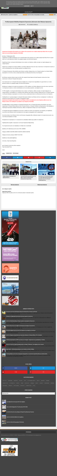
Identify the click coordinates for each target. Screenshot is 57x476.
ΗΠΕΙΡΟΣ (17, 383)
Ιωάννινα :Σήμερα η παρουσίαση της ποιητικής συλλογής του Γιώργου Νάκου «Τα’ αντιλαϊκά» (24, 335)
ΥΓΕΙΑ (34, 385)
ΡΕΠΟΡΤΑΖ (22, 385)
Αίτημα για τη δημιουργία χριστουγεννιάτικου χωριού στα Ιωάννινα (19, 316)
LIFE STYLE (5, 380)
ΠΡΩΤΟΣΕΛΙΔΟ (15, 153)
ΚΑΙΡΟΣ (37, 383)
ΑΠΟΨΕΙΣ (20, 380)
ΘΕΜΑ (22, 383)
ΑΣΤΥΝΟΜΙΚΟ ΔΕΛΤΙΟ (31, 380)
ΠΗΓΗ (3, 150)
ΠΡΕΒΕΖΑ (10, 385)
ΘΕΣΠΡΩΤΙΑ (27, 383)
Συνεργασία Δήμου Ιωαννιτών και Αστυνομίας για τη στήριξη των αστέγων (20, 330)
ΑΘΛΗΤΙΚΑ (16, 380)
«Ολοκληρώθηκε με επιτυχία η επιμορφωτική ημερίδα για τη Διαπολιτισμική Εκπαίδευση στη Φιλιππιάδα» (26, 353)
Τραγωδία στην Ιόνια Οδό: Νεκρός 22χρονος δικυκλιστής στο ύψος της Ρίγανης (21, 311)
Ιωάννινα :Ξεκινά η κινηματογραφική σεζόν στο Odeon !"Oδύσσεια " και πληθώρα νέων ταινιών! (25, 344)
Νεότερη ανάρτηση (15, 184)
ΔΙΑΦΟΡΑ (43, 380)
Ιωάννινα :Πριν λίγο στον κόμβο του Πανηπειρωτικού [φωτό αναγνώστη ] (20, 325)
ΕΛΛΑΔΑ (47, 380)
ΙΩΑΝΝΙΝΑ (32, 383)
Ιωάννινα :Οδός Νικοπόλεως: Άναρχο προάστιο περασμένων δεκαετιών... (20, 321)
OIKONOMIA (10, 380)
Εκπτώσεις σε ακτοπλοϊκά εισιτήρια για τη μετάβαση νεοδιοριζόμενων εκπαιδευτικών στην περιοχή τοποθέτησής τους (46, 178)
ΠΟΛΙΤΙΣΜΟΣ (5, 385)
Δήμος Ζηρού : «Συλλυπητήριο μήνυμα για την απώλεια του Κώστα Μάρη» (20, 349)
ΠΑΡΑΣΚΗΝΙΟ (46, 383)
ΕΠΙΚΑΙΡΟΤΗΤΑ (9, 153)
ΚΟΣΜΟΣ (41, 383)
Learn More (27, 6)
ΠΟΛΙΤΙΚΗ (52, 383)
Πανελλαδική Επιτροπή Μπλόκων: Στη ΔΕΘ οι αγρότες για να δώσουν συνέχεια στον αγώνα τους (28, 177)
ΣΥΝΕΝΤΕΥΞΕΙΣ (28, 385)
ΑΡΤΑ (25, 380)
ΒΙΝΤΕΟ (38, 380)
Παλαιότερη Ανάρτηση (42, 184)
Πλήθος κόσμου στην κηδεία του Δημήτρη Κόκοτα (9, 177)
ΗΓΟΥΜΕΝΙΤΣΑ (12, 383)
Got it (32, 6)
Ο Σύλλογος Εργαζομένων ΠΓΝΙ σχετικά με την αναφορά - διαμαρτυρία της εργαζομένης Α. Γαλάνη (25, 339)
